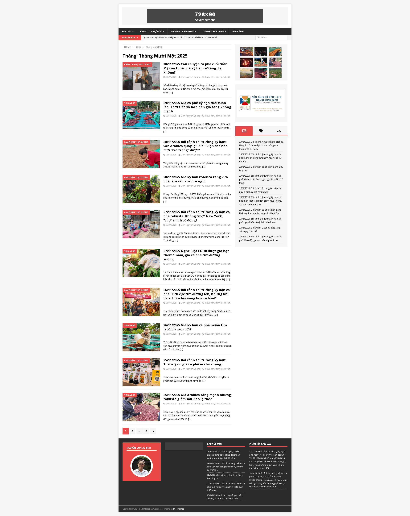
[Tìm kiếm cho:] (271, 37)
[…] (171, 92)
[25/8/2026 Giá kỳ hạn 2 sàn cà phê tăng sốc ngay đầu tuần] (275, 73)
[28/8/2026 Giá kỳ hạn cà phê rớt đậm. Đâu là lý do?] (275, 51)
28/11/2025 (171, 154)
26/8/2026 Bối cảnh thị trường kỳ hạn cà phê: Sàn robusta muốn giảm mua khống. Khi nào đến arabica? (260, 201)
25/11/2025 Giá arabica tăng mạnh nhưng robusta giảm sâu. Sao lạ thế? (197, 397)
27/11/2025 (171, 224)
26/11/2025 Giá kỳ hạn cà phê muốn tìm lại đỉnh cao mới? (195, 327)
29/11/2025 (171, 115)
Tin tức (126, 31)
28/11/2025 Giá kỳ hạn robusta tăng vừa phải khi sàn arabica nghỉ (195, 179)
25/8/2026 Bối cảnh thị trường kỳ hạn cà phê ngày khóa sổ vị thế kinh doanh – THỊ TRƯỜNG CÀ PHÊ (268, 455)
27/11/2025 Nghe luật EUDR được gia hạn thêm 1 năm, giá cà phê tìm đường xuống (196, 255)
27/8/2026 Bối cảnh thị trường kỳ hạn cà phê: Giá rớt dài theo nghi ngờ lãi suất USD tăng (261, 179)
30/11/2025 (171, 76)
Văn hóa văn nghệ (182, 31)
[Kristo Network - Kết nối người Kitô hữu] (261, 103)
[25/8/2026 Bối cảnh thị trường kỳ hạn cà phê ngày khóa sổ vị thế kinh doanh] (260, 73)
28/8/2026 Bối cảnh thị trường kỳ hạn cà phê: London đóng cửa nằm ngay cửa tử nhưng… (260, 158)
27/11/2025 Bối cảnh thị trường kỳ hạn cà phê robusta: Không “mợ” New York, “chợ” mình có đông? (196, 216)
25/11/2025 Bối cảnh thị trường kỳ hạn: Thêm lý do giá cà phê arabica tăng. (194, 362)
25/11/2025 (171, 368)
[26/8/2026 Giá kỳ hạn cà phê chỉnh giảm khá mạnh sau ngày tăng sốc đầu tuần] (246, 73)
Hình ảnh (238, 31)
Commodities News (214, 31)
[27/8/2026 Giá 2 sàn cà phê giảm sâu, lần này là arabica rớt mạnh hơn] (260, 62)
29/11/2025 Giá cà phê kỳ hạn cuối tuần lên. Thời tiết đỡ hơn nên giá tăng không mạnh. (197, 107)
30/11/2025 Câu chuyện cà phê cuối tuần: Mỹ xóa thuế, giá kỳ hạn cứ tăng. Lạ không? (195, 68)
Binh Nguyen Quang (190, 76)
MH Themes (178, 509)
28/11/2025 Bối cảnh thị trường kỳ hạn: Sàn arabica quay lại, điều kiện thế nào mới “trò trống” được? (195, 146)
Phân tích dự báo (151, 31)
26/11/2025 (171, 302)
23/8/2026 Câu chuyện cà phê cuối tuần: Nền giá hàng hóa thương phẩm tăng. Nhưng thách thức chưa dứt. (268, 483)
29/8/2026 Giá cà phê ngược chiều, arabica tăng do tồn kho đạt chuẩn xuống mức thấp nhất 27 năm (261, 145)
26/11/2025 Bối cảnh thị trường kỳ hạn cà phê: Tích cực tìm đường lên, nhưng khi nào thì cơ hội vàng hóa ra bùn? (196, 294)
